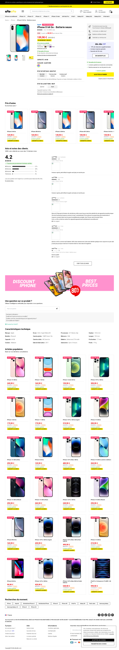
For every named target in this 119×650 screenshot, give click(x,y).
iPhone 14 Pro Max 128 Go (70, 459)
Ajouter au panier (100, 74)
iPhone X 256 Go (60, 131)
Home (7, 20)
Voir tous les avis (83, 263)
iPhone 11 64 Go (39, 380)
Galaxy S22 (89, 16)
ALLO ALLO (9, 631)
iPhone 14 (22, 16)
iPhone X (24, 607)
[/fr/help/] (81, 11)
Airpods (17, 603)
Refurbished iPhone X (28, 603)
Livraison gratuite (31, 636)
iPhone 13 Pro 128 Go (97, 380)
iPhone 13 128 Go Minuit (14, 499)
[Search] (71, 11)
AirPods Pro (65, 16)
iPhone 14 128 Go (96, 419)
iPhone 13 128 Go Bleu (13, 459)
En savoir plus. (9, 181)
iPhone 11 (46, 16)
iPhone (13, 20)
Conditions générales (53, 628)
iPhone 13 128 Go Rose (41, 499)
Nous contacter (87, 12)
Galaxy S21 (80, 16)
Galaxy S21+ (97, 16)
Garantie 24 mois (31, 631)
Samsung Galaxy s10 (12, 607)
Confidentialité (52, 631)
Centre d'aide (30, 628)
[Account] (96, 11)
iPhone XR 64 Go (36, 131)
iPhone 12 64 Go (11, 419)
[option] (19, 38)
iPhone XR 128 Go (85, 131)
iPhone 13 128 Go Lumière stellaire (101, 459)
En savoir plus (100, 56)
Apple (39, 25)
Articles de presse (10, 633)
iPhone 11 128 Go (40, 419)
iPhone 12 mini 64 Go (69, 380)
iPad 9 (73, 16)
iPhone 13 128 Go (12, 380)
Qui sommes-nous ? (10, 628)
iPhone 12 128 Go (96, 539)
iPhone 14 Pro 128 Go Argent (43, 539)
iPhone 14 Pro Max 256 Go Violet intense (72, 581)
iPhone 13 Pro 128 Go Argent (71, 419)
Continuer (108, 2)
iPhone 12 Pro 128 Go (69, 499)
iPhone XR (64, 603)
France (10, 615)
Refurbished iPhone (44, 603)
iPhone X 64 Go (11, 131)
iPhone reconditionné (11, 16)
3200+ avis (52, 30)
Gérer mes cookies (10, 636)
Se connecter (102, 12)
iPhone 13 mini (56, 16)
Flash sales (92, 603)
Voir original (56, 221)
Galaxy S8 (82, 603)
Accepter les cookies (99, 640)
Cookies (50, 633)
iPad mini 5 (106, 16)
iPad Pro (73, 603)
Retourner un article (32, 639)
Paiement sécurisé (31, 633)
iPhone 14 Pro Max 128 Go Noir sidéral (72, 540)
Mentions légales (52, 636)
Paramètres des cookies (98, 644)
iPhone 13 (30, 16)
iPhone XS (33, 607)
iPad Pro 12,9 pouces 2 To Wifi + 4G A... (101, 581)
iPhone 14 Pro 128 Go (41, 581)
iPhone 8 (55, 603)
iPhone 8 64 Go (11, 581)
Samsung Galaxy (103, 603)
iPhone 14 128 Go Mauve (98, 499)
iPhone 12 (38, 16)
